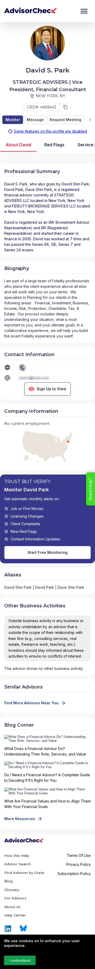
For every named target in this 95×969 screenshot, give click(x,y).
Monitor (13, 119)
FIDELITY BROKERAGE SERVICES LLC (44, 206)
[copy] (65, 107)
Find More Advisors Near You (31, 703)
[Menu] (84, 11)
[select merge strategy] (90, 119)
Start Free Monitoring (47, 552)
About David (18, 144)
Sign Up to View (51, 389)
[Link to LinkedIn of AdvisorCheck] (8, 928)
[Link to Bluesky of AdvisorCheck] (23, 928)
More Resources (19, 818)
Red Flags (54, 144)
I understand (19, 960)
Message (35, 119)
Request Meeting (65, 119)
